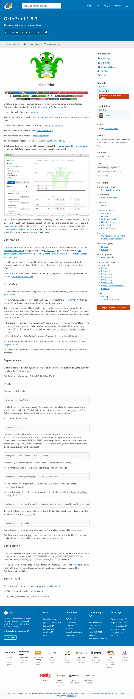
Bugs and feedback (96, 622)
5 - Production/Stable (110, 189)
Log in (107, 5)
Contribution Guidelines (22, 276)
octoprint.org (34, 112)
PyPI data (102, 87)
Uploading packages (51, 622)
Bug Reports (106, 62)
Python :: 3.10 (107, 282)
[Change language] (126, 5)
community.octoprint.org (47, 117)
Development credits (97, 638)
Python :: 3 (105, 271)
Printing (104, 296)
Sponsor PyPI (94, 635)
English (104, 246)
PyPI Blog (69, 619)
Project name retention (48, 630)
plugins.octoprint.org (54, 140)
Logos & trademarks (74, 632)
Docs (98, 5)
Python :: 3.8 (106, 277)
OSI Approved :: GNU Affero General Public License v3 (113, 237)
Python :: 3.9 (106, 279)
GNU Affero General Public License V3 (49, 107)
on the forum (9, 294)
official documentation (14, 250)
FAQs (45, 635)
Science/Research (109, 228)
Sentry (46, 596)
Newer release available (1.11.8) (110, 96)
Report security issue (119, 622)
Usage (6, 344)
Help (89, 5)
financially (12, 257)
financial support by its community (72, 146)
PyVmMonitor (39, 591)
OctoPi (48, 222)
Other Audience (108, 225)
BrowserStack (57, 586)
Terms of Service (117, 619)
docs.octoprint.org (41, 135)
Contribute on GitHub (94, 627)
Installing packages (50, 619)
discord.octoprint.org (53, 125)
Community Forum (109, 67)
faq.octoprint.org (45, 130)
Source (104, 75)
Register (117, 5)
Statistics (69, 628)
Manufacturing (107, 222)
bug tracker (49, 250)
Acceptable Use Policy (117, 634)
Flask (103, 205)
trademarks (57, 693)
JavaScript (106, 265)
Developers (106, 213)
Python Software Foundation (15, 621)
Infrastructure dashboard (71, 624)
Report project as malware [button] (113, 307)
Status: (16, 631)
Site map (122, 693)
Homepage (105, 58)
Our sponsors (71, 635)
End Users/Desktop (109, 219)
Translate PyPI (94, 632)
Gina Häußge (110, 128)
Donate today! (10, 637)
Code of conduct (117, 626)
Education (105, 216)
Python (104, 268)
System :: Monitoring (110, 299)
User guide (47, 626)
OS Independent (108, 257)
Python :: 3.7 (106, 274)
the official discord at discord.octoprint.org (66, 253)
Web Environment (109, 197)
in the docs (77, 564)
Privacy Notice (117, 629)
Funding (104, 71)
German (104, 249)
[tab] (12, 44)
